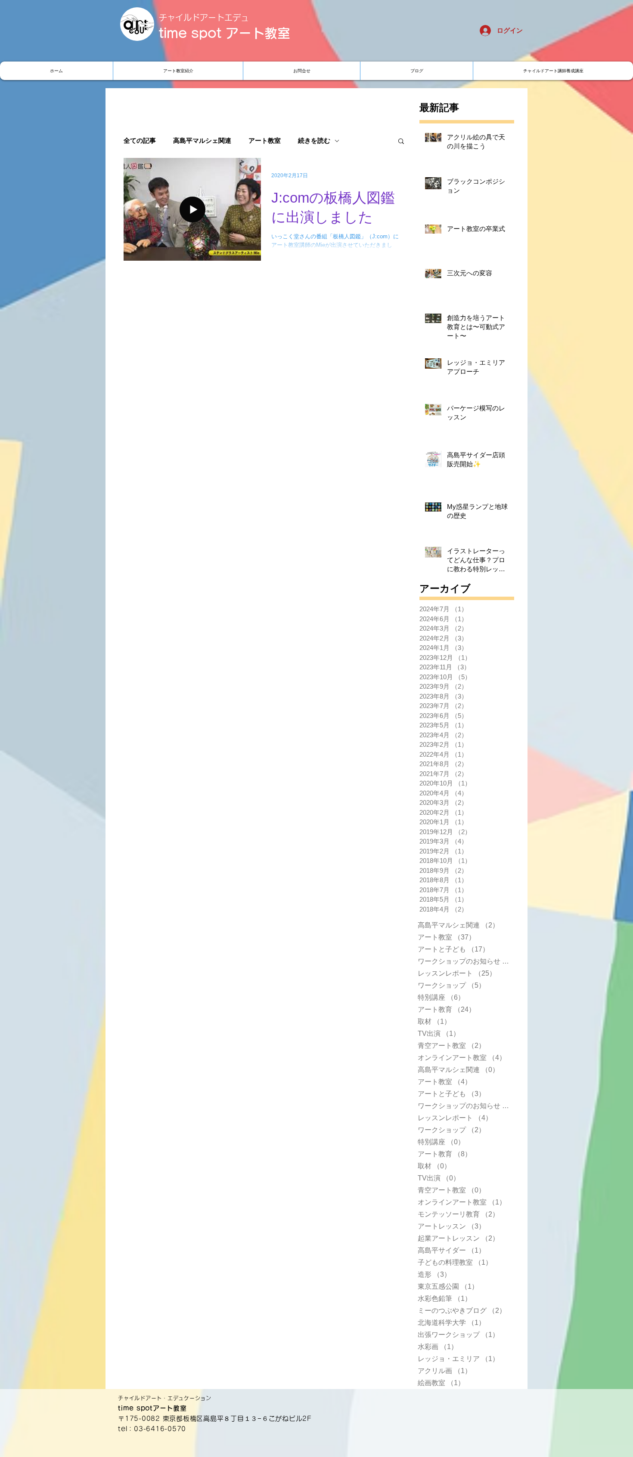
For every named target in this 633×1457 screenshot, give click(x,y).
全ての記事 (140, 141)
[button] (401, 141)
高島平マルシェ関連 (202, 141)
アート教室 (264, 141)
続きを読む (314, 141)
